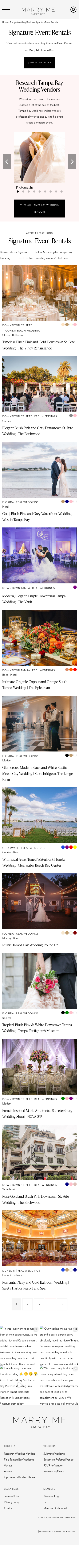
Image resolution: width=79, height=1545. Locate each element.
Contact (8, 1508)
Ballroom (17, 335)
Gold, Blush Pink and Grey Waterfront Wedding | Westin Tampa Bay (37, 516)
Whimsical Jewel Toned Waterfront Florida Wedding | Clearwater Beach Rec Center (33, 862)
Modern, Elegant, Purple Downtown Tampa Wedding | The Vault (34, 598)
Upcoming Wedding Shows (19, 1477)
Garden (6, 421)
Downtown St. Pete (17, 325)
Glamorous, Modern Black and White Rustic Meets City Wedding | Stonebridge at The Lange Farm (37, 773)
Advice (8, 1471)
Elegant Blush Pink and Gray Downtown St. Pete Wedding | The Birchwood (37, 430)
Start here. (62, 258)
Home (5, 22)
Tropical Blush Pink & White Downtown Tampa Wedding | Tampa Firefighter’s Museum (37, 1027)
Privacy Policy (12, 1502)
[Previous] (7, 161)
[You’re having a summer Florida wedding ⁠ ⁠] (20, 1385)
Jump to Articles (39, 62)
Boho (5, 675)
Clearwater (11, 848)
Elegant (6, 1275)
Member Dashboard (55, 1508)
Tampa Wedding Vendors (22, 22)
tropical (6, 1018)
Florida (8, 502)
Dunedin (8, 1270)
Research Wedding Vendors (19, 1453)
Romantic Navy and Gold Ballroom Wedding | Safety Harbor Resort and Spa (35, 1285)
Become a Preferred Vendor (58, 1459)
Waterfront (8, 1189)
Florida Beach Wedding (22, 330)
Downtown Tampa (16, 588)
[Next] (72, 161)
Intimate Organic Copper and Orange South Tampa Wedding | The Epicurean (34, 684)
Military (6, 938)
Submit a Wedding (54, 1453)
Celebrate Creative (63, 1531)
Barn (16, 938)
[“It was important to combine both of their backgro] (20, 1346)
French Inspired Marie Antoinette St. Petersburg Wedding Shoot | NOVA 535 (37, 1113)
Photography (24, 187)
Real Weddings (45, 416)
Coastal (6, 852)
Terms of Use (11, 1496)
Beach (16, 852)
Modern (6, 760)
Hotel (5, 506)
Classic (6, 335)
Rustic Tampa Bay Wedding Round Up (30, 944)
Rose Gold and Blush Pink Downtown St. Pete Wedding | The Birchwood (35, 1199)
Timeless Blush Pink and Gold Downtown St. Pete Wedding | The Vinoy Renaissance (38, 344)
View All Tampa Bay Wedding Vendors (39, 208)
